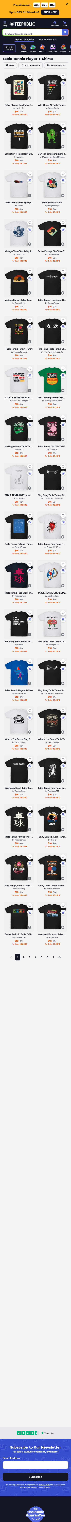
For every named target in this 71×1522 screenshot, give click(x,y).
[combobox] (32, 32)
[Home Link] (22, 24)
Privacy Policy (44, 1485)
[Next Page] (59, 957)
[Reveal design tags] (29, 98)
